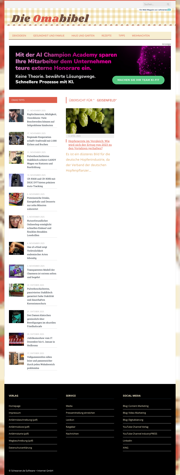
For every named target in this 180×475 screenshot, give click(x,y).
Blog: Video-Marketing (134, 412)
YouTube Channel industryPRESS (140, 433)
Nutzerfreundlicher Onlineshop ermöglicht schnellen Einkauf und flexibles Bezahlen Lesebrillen (39, 228)
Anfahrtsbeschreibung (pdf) (23, 419)
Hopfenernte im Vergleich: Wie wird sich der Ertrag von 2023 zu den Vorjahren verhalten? (90, 144)
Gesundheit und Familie (49, 35)
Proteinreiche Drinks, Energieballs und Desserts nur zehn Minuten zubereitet (41, 203)
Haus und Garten (83, 35)
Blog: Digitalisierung (133, 419)
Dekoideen (19, 35)
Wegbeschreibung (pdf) (21, 440)
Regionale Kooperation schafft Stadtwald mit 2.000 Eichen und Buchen (42, 140)
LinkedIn (127, 440)
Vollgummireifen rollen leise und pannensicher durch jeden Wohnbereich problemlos (41, 362)
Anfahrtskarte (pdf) (19, 433)
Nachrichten (72, 433)
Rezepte (107, 35)
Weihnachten (141, 35)
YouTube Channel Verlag (135, 426)
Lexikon (70, 419)
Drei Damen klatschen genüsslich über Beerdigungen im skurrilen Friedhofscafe (41, 321)
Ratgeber (70, 426)
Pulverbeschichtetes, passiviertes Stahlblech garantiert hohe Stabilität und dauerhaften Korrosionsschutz (40, 296)
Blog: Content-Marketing (136, 405)
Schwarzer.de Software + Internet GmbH (32, 470)
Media (69, 405)
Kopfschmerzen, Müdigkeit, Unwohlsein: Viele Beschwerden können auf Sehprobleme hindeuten (42, 120)
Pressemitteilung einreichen (80, 412)
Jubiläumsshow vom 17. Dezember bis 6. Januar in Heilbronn (41, 341)
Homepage (14, 405)
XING (125, 447)
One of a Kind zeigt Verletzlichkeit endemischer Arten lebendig (37, 252)
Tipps (122, 35)
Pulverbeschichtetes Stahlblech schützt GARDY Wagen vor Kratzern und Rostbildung (41, 162)
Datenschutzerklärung (20, 447)
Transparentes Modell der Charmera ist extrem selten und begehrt (41, 273)
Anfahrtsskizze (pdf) (19, 426)
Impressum (15, 412)
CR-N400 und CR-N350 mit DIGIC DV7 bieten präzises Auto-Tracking (41, 182)
